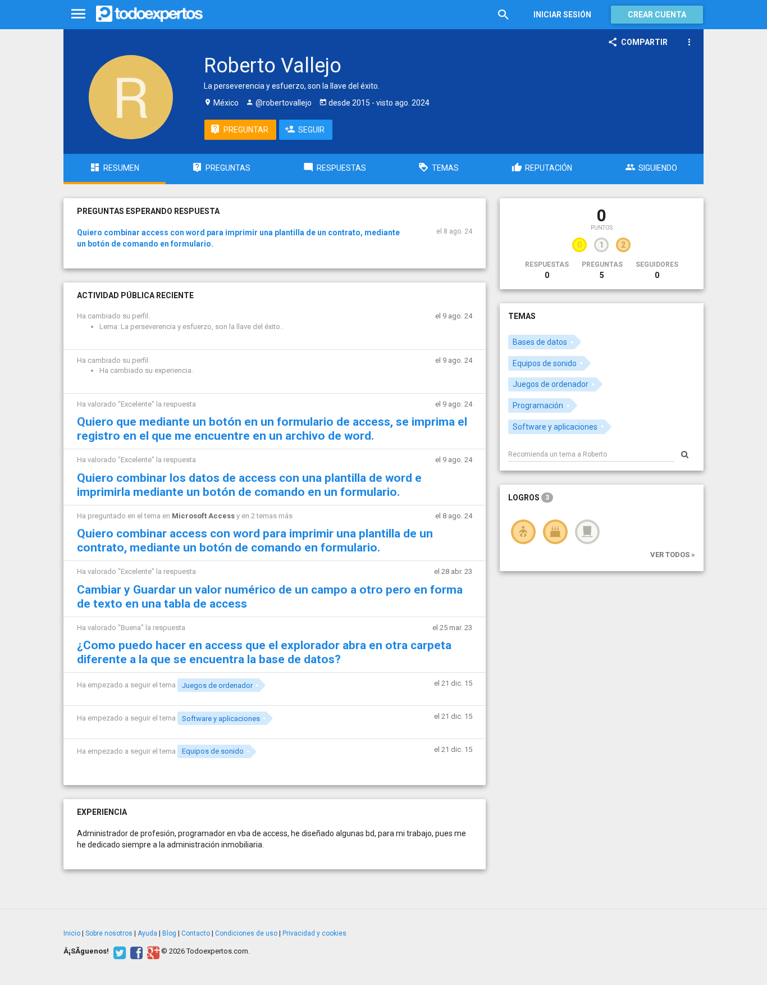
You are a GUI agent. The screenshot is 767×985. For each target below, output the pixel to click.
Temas (522, 316)
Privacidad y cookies (314, 933)
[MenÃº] (78, 14)
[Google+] (151, 951)
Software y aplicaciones (221, 718)
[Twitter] (118, 951)
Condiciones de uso (246, 933)
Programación (538, 405)
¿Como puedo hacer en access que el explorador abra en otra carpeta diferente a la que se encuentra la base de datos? (264, 652)
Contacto (195, 933)
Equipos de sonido (213, 751)
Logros (528, 497)
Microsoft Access (203, 516)
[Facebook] (135, 951)
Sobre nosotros (109, 933)
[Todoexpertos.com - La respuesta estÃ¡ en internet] (149, 14)
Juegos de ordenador (217, 685)
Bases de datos (540, 342)
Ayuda (147, 933)
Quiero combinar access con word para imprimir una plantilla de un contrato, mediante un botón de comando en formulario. (255, 540)
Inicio (71, 933)
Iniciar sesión (562, 14)
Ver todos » (672, 554)
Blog (169, 933)
